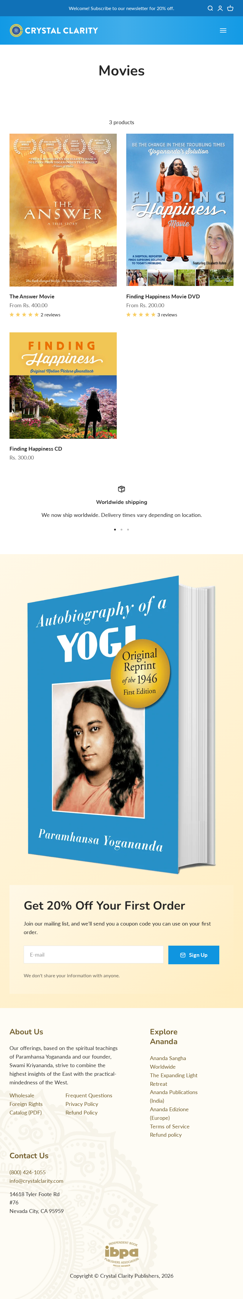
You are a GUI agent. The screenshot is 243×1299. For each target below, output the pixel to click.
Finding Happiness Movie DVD (163, 296)
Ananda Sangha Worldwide (168, 1062)
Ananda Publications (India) (174, 1096)
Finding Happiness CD (35, 448)
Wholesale (21, 1095)
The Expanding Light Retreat (173, 1079)
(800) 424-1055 (27, 1172)
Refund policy (166, 1134)
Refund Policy (81, 1112)
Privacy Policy (81, 1104)
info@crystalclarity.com (36, 1180)
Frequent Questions (88, 1095)
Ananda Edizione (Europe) (169, 1113)
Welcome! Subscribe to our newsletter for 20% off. (121, 8)
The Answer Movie (32, 296)
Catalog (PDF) (25, 1112)
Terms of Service (170, 1126)
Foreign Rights (26, 1104)
